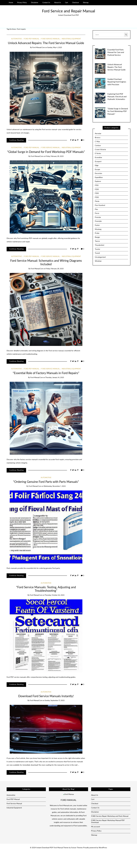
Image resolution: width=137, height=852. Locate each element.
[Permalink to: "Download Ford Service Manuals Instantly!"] (46, 729)
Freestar (98, 217)
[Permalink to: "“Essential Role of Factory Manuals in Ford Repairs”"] (46, 418)
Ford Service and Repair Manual (68, 11)
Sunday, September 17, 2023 (54, 700)
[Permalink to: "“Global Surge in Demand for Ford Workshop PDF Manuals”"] (46, 197)
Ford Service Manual (50, 39)
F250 (97, 189)
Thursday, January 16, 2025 (54, 377)
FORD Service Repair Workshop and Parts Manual (109, 816)
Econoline (98, 157)
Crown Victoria (100, 149)
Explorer (98, 181)
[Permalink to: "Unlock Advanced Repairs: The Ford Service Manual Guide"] (46, 88)
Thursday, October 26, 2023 (54, 595)
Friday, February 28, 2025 (55, 156)
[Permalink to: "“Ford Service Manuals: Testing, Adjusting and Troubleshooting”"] (46, 636)
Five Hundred (100, 205)
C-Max (97, 141)
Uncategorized (100, 257)
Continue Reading (16, 140)
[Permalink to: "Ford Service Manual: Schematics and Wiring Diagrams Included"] (46, 309)
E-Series (98, 153)
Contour (98, 145)
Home (11, 2)
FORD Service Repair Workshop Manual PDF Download (108, 821)
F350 (97, 193)
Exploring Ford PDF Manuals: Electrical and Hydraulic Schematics (116, 96)
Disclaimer (34, 2)
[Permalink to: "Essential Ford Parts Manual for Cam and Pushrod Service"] (100, 54)
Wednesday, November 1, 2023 (55, 486)
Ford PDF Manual (31, 39)
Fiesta (97, 201)
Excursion (98, 173)
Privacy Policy (22, 2)
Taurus (97, 241)
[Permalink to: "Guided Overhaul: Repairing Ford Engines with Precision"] (100, 83)
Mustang (98, 229)
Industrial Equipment (71, 39)
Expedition (99, 177)
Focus (97, 213)
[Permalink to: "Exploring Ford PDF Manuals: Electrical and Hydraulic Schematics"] (100, 98)
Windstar (98, 261)
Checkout (75, 2)
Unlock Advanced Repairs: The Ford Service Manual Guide (46, 43)
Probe (97, 233)
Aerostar (98, 133)
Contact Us (46, 2)
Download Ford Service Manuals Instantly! (46, 696)
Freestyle (98, 221)
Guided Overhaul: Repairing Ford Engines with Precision (116, 82)
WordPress (103, 848)
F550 (97, 197)
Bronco (97, 137)
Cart (66, 2)
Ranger (97, 237)
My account (95, 827)
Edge (97, 165)
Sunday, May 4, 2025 (54, 47)
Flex (96, 209)
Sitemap (86, 2)
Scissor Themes (77, 848)
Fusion (97, 225)
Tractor (97, 249)
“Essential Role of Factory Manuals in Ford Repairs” (46, 373)
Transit (97, 253)
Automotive (16, 39)
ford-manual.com (38, 47)
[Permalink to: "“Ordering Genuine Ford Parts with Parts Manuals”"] (46, 527)
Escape (97, 169)
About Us (57, 2)
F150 (97, 185)
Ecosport (98, 161)
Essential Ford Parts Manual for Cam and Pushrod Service (115, 52)
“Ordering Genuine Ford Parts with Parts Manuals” (46, 481)
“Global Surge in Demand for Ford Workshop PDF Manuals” (46, 152)
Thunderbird (99, 245)
